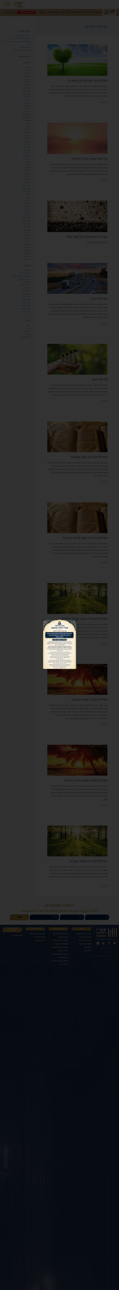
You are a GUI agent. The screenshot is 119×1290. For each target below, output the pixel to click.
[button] (45, 622)
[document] (59, 645)
